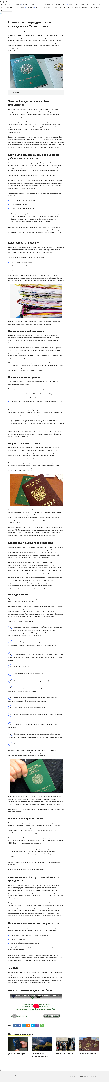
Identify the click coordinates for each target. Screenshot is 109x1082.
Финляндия (100, 4)
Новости (3, 4)
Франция (9, 7)
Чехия (32, 4)
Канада (38, 7)
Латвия (16, 7)
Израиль (64, 4)
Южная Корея (46, 7)
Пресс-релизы (98, 7)
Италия (71, 4)
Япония (55, 7)
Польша (18, 4)
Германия (11, 4)
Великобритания (48, 4)
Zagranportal (6, 1)
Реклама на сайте (87, 7)
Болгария (38, 4)
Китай (22, 7)
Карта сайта (73, 1076)
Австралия (62, 7)
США (2, 7)
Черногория (30, 7)
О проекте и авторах (6, 11)
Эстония (77, 7)
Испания (25, 4)
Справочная (84, 4)
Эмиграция (11, 32)
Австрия (70, 7)
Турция (93, 4)
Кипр (77, 4)
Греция (58, 4)
